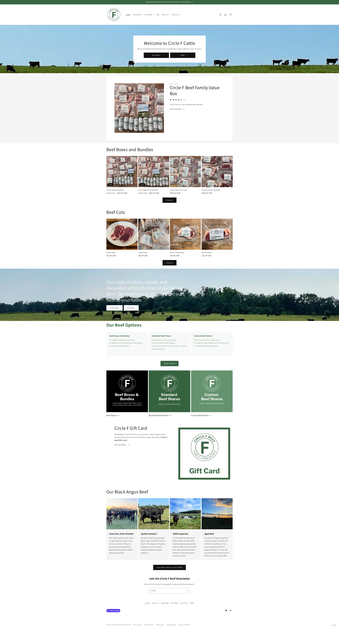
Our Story (156, 55)
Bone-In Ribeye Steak (177, 252)
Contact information (184, 625)
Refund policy (160, 625)
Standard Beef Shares (159, 415)
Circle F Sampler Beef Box (115, 190)
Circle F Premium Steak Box (211, 190)
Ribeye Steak (110, 252)
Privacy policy (137, 625)
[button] (138, 14)
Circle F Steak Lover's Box (178, 190)
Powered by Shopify (125, 625)
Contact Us (184, 603)
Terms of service (149, 625)
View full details (176, 109)
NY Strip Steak (206, 252)
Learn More (114, 308)
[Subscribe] (187, 590)
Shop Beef (165, 603)
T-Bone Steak (142, 252)
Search (147, 603)
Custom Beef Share (200, 415)
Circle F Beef (115, 625)
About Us (155, 603)
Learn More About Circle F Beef (169, 567)
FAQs (183, 55)
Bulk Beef (174, 603)
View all (169, 200)
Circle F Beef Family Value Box (148, 190)
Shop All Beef (169, 363)
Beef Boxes (111, 415)
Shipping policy (171, 625)
